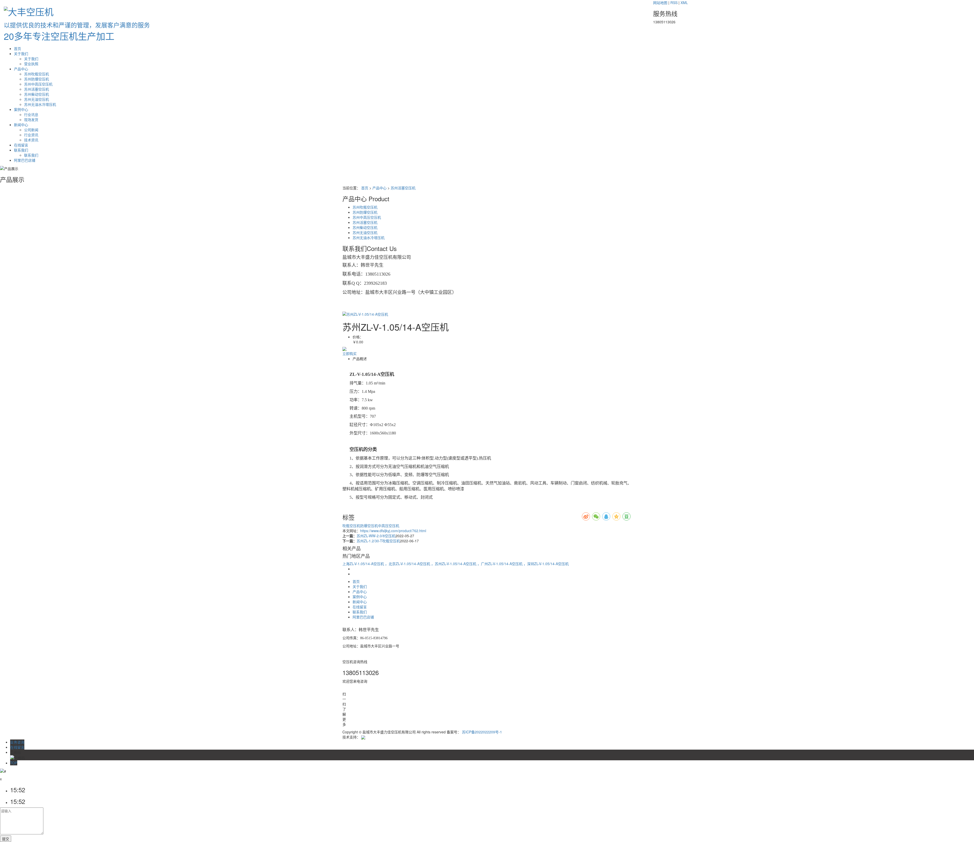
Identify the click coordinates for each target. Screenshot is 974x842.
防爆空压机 (369, 525)
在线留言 (21, 144)
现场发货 (31, 119)
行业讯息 (31, 114)
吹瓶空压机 (351, 525)
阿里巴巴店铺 (24, 160)
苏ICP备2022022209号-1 (482, 731)
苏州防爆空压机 (36, 78)
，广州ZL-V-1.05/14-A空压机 (500, 563)
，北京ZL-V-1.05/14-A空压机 (408, 563)
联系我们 (21, 150)
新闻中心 (21, 124)
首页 (17, 48)
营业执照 (31, 63)
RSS (673, 2)
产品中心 (21, 68)
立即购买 (349, 353)
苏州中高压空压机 (38, 84)
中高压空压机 (388, 525)
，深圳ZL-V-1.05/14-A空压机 (546, 563)
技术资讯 (31, 139)
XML (684, 2)
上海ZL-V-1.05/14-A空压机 (363, 563)
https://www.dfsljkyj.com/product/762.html (393, 530)
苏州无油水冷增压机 (40, 104)
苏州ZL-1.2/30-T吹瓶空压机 (378, 540)
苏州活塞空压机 (36, 89)
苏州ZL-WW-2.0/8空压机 (376, 535)
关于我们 (21, 53)
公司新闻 (31, 129)
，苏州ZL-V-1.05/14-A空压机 (454, 563)
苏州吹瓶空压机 (36, 73)
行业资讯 (31, 134)
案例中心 (21, 109)
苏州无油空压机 (36, 99)
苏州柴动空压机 (36, 94)
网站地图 (660, 2)
